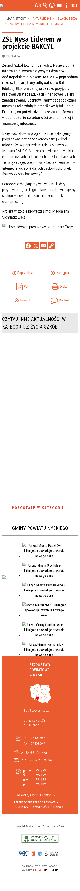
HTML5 (33, 853)
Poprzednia (19, 271)
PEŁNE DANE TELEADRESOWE (34, 802)
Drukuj (55, 285)
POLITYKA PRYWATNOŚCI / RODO (37, 807)
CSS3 (39, 854)
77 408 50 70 (38, 738)
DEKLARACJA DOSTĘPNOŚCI (32, 795)
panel (73, 5)
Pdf (17, 285)
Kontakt (56, 299)
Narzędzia (52, 5)
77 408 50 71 (38, 743)
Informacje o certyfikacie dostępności (40, 838)
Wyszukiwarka (45, 5)
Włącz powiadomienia (38, 5)
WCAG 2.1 (53, 853)
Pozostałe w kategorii (38, 508)
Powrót (18, 299)
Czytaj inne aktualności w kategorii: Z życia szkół (34, 323)
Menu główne (59, 5)
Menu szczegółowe (66, 5)
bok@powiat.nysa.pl (37, 710)
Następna (56, 271)
